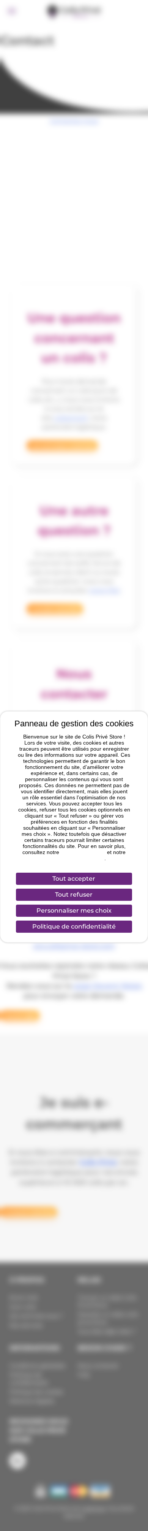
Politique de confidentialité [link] (74, 926)
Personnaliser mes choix (74, 910)
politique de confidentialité (73, 858)
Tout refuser (74, 894)
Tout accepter (73, 878)
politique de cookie (83, 852)
